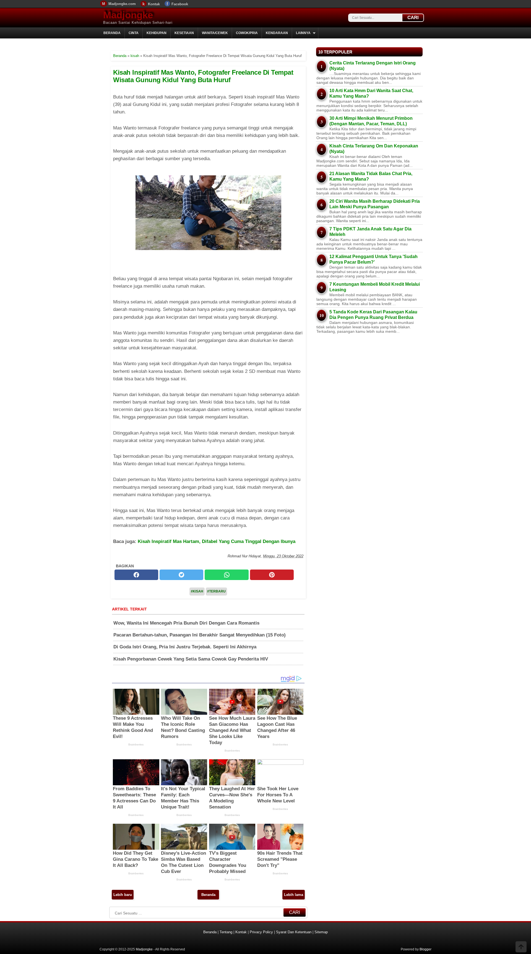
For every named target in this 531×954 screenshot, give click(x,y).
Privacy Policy (261, 932)
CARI (413, 17)
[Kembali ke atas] (521, 947)
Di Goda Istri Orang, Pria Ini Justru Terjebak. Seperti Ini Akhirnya (184, 646)
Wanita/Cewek (215, 33)
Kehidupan (156, 33)
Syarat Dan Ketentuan (293, 932)
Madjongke (128, 14)
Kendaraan (277, 33)
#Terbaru (216, 591)
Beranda (112, 33)
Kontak (154, 4)
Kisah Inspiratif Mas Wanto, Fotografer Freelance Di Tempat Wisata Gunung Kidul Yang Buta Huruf (203, 76)
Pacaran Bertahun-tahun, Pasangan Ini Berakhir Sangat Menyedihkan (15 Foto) (199, 635)
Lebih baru (122, 895)
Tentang (226, 932)
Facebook (179, 4)
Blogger (425, 949)
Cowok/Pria (247, 33)
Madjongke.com (122, 4)
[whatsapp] (226, 575)
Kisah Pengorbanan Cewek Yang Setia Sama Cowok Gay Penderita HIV (190, 659)
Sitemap (321, 932)
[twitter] (181, 575)
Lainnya (303, 33)
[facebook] (136, 575)
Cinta (134, 33)
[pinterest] (272, 575)
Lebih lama (293, 895)
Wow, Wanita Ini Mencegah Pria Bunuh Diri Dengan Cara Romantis (186, 623)
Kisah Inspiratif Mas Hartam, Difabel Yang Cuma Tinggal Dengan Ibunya (216, 541)
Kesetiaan (184, 33)
